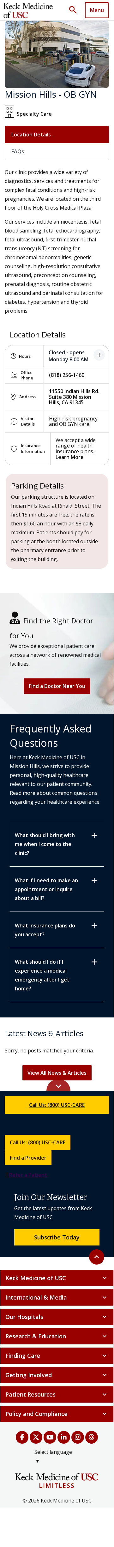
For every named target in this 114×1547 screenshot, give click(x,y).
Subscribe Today (57, 1237)
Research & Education (56, 1336)
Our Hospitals (56, 1317)
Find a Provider (28, 1157)
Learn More (70, 457)
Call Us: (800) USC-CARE (57, 1104)
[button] (75, 10)
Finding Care (56, 1355)
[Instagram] (78, 1437)
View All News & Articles (57, 1072)
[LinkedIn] (64, 1437)
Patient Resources (56, 1394)
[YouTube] (50, 1437)
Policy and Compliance (56, 1414)
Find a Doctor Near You (57, 686)
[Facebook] (22, 1437)
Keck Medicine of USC (56, 1278)
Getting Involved (56, 1375)
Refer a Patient (28, 1174)
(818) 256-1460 (66, 374)
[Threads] (92, 1437)
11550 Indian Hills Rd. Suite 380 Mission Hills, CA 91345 (74, 397)
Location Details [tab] (31, 134)
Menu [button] (97, 10)
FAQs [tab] (17, 151)
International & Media (56, 1297)
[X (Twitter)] (36, 1437)
